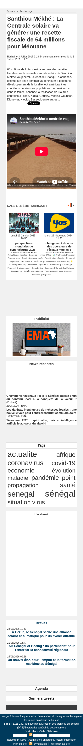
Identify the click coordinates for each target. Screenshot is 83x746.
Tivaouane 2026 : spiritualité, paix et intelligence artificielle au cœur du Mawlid (41, 420)
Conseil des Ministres (64, 268)
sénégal (60, 494)
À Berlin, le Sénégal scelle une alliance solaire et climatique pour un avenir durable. (42, 634)
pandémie (45, 477)
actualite (22, 454)
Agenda (41, 688)
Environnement (23, 268)
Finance (11, 268)
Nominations (16, 271)
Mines (68, 271)
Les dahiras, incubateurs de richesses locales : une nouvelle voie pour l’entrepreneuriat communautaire (41, 409)
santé (67, 485)
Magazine (46, 274)
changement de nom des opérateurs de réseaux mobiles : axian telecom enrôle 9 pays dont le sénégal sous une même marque (59, 246)
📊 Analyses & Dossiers (63, 255)
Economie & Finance (54, 271)
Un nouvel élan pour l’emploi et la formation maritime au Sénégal (41, 662)
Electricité (36, 274)
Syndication (40, 735)
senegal (21, 494)
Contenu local (14, 258)
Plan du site (20, 735)
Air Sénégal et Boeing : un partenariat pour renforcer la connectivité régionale (41, 648)
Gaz (49, 255)
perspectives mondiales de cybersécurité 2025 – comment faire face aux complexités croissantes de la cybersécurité (24, 246)
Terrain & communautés (32, 258)
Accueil (11, 11)
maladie (18, 477)
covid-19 (63, 463)
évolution (63, 470)
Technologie (26, 11)
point (68, 477)
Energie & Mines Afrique (41, 4)
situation (19, 502)
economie (21, 470)
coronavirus (25, 463)
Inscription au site (60, 735)
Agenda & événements (49, 265)
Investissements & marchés (56, 261)
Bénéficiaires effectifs (54, 258)
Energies (33, 255)
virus (38, 502)
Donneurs (49, 268)
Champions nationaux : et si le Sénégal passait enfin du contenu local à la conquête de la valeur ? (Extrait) (41, 397)
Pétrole (42, 255)
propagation (23, 485)
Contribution (37, 268)
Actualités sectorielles (17, 255)
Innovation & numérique (31, 261)
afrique (65, 454)
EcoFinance (32, 265)
